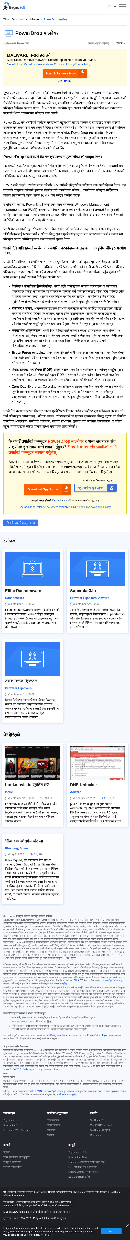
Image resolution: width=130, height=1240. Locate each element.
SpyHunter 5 (96, 1120)
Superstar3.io (83, 590)
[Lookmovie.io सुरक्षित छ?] (32, 763)
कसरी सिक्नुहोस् (60, 983)
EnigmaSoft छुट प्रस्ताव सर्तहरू (83, 1171)
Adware (103, 598)
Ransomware (14, 598)
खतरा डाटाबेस (53, 1120)
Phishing (11, 848)
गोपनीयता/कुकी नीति (110, 980)
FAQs (67, 958)
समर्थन (93, 1113)
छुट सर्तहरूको (46, 1069)
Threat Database (13, 19)
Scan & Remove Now (60, 73)
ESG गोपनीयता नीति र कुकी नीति (82, 1167)
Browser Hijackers (83, 598)
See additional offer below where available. (30, 64)
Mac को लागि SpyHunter (102, 1125)
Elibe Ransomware (23, 590)
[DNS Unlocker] (97, 763)
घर (4, 1192)
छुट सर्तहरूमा (69, 1091)
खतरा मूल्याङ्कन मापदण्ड (116, 1091)
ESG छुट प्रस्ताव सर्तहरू (79, 1176)
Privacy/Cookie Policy (78, 64)
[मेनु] (122, 6)
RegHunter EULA (77, 1157)
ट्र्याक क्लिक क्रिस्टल (21, 680)
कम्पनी (6, 1145)
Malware (33, 19)
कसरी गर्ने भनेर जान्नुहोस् (66, 1094)
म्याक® (67, 500)
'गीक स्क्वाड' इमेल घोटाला (24, 841)
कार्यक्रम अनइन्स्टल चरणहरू (21, 1192)
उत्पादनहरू (9, 1113)
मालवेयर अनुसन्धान (57, 1113)
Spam (24, 848)
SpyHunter (9, 1120)
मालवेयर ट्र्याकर (53, 1125)
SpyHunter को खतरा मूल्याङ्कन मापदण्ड (54, 1192)
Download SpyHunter (43, 489)
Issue (9, 792)
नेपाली (115, 6)
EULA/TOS (79, 980)
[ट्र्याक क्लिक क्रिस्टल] (32, 659)
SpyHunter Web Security (16, 1130)
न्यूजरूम (6, 1152)
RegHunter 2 (10, 1125)
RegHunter (96, 1135)
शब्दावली (50, 1135)
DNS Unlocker (83, 784)
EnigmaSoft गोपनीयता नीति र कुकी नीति (86, 1162)
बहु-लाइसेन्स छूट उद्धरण (91, 487)
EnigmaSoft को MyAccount (100, 1035)
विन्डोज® (56, 500)
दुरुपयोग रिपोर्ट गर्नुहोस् (12, 1167)
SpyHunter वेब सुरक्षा (100, 1130)
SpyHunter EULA (77, 1152)
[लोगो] (14, 6)
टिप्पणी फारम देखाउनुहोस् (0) (21, 522)
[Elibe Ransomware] (32, 569)
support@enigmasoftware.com (57, 1035)
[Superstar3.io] (97, 569)
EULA (57, 64)
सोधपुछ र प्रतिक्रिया (12, 1162)
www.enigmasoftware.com (24, 1017)
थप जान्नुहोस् (46, 1234)
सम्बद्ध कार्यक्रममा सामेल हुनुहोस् (16, 1157)
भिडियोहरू (51, 1130)
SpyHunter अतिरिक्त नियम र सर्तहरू (91, 1192)
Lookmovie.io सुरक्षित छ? (27, 784)
